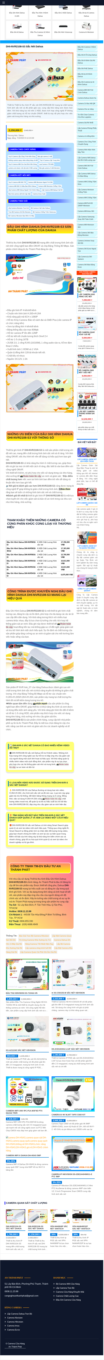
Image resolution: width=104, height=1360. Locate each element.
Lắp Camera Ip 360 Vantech (85, 258)
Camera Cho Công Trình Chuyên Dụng (87, 143)
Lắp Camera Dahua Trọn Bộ (19, 1314)
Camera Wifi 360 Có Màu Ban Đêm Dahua (22, 186)
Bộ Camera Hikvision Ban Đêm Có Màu (21, 216)
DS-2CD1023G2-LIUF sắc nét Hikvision (71, 1049)
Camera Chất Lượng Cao (67, 1296)
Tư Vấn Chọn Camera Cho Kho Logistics (86, 116)
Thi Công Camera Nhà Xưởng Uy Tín (35, 940)
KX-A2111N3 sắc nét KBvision (20, 1050)
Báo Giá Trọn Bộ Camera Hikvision (34, 936)
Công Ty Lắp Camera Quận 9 (87, 590)
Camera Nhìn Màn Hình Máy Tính (86, 151)
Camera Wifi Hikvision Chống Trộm (49, 186)
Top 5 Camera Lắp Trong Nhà (50, 160)
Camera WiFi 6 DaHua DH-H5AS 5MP (23, 1155)
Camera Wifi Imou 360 (86, 211)
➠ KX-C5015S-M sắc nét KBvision (68, 993)
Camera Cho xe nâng (86, 109)
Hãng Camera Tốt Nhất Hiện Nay (39, 944)
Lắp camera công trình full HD (38, 948)
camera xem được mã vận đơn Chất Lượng (22, 168)
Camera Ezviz (13, 1330)
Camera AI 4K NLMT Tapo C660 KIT (68, 1115)
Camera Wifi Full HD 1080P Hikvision (85, 204)
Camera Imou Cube (39, 194)
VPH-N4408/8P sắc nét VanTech (59, 1227)
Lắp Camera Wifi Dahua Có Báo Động (86, 175)
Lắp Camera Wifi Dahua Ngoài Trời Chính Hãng (24, 190)
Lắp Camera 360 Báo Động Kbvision (86, 234)
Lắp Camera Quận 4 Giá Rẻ (87, 504)
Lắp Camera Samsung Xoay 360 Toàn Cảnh (86, 218)
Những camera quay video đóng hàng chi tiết (23, 160)
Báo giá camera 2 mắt (45, 156)
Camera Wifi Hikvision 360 (86, 226)
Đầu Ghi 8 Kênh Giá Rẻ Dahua (86, 62)
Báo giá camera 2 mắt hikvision (49, 168)
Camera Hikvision (15, 1322)
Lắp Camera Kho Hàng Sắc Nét (87, 295)
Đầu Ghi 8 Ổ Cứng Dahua (87, 55)
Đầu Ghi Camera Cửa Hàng (68, 1300)
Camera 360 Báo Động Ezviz (86, 266)
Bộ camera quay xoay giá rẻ (87, 333)
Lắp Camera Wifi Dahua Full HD (52, 190)
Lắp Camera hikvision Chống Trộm (86, 191)
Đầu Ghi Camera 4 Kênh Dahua (87, 48)
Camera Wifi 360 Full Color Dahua (85, 91)
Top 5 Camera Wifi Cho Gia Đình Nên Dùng (22, 164)
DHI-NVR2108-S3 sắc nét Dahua (24, 46)
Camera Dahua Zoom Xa (87, 98)
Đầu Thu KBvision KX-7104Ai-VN (21, 993)
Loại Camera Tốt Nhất (46, 164)
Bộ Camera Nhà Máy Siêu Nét (86, 371)
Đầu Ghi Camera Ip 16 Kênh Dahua (86, 83)
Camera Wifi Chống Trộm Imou (87, 183)
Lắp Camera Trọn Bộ (65, 1288)
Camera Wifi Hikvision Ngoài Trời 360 (40, 182)
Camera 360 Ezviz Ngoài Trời (87, 250)
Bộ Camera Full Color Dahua (40, 208)
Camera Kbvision (14, 1318)
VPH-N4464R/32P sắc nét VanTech (81, 1227)
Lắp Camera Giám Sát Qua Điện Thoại (87, 460)
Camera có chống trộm (86, 136)
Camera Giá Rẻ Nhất (85, 123)
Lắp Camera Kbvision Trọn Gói (18, 208)
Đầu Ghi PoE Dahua (85, 68)
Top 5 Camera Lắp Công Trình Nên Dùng (21, 156)
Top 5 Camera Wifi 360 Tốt (17, 182)
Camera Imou (13, 1326)
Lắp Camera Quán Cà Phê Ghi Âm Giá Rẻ (38, 952)
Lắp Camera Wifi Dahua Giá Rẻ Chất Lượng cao (86, 159)
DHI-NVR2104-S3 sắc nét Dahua (14, 1227)
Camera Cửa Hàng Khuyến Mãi (70, 1292)
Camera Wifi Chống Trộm (87, 198)
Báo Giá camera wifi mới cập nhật (19, 194)
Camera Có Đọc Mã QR (86, 104)
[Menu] (4, 3)
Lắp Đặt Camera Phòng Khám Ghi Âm (87, 414)
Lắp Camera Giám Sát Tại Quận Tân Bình (87, 547)
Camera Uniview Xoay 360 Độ (86, 242)
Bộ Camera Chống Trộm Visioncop (44, 212)
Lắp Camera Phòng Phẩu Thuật (87, 129)
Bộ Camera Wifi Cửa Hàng (68, 1284)
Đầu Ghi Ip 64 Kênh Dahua (85, 75)
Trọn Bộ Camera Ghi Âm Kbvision (19, 212)
